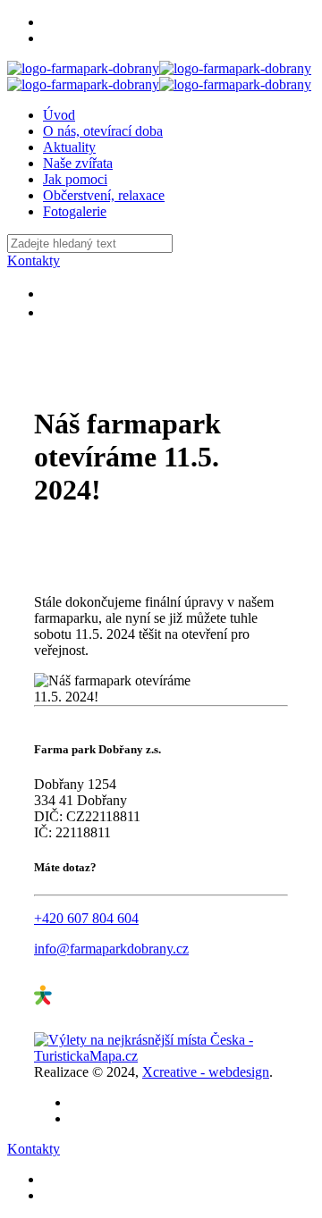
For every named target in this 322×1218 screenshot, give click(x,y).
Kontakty (33, 260)
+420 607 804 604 (86, 918)
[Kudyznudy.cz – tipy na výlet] (101, 1023)
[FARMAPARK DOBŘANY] (159, 76)
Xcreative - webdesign (205, 1071)
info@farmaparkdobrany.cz (111, 948)
